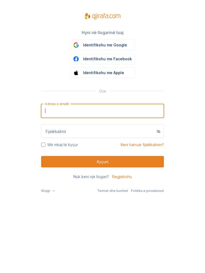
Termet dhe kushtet (112, 191)
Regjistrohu (122, 176)
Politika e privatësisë (147, 191)
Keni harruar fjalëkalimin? (142, 144)
